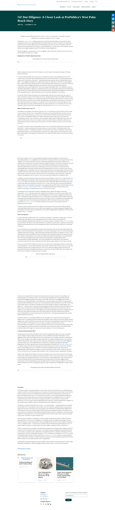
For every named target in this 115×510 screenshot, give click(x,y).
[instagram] (45, 504)
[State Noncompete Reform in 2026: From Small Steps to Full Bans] (64, 458)
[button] (96, 1)
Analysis (20, 24)
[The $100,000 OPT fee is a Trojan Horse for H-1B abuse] (45, 458)
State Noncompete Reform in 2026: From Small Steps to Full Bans (64, 474)
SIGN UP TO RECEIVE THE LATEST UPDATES (76, 492)
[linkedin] (50, 504)
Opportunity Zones (24, 449)
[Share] (113, 30)
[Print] (113, 22)
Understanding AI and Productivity (25, 463)
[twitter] (43, 504)
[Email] (113, 26)
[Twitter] (113, 19)
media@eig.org (44, 496)
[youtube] (48, 504)
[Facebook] (113, 15)
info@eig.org (43, 494)
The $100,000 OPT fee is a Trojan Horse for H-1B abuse (44, 474)
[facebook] (40, 504)
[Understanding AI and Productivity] (26, 458)
